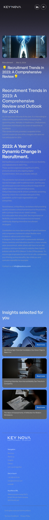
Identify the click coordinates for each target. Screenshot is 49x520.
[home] (12, 7)
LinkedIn (11, 484)
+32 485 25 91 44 (13, 477)
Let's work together (15, 467)
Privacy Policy (25, 516)
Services (11, 453)
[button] (43, 7)
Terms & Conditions (12, 516)
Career (10, 463)
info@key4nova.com (22, 266)
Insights (10, 460)
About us (11, 457)
